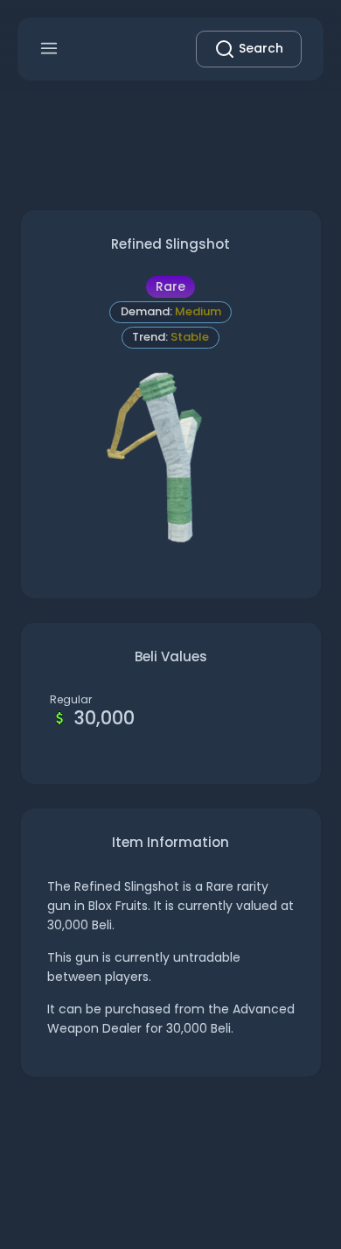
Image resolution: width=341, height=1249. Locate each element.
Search (259, 48)
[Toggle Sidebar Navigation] (49, 49)
